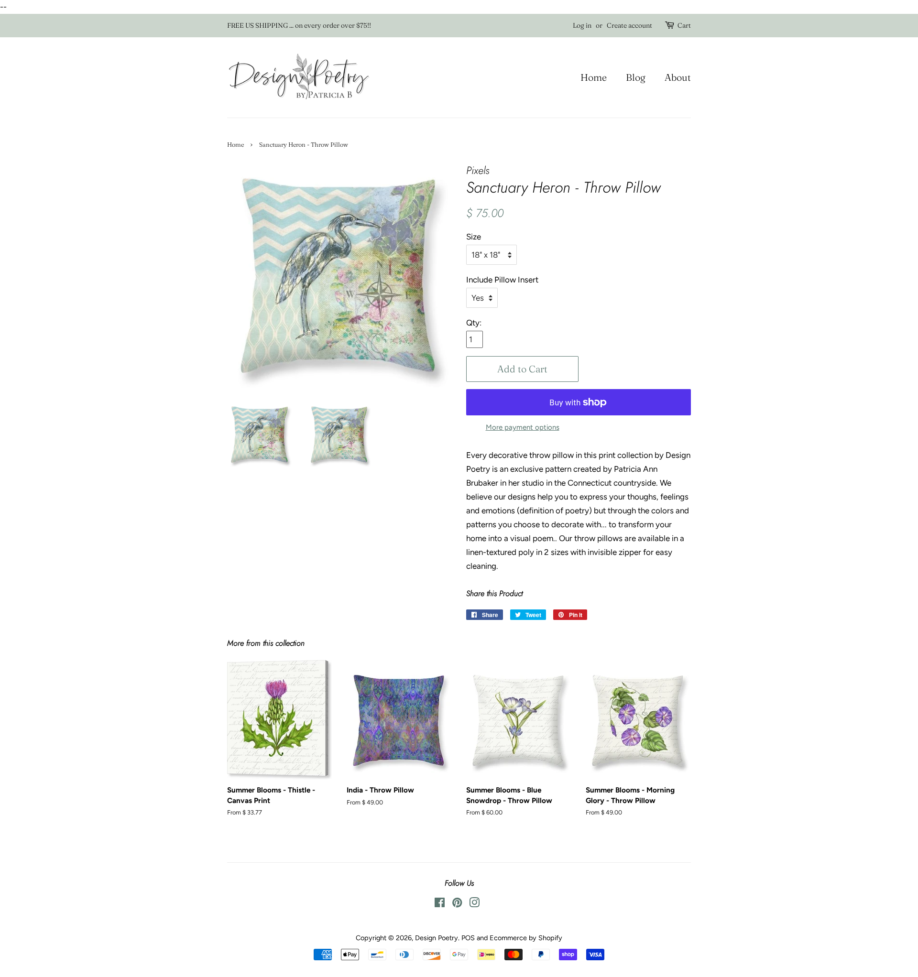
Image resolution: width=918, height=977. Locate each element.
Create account (629, 25)
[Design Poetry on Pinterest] (457, 904)
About (678, 77)
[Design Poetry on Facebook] (439, 904)
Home (593, 77)
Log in (582, 25)
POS (468, 938)
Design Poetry (436, 938)
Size (473, 236)
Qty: (473, 322)
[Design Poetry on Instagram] (474, 904)
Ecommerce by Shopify (526, 938)
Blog (635, 77)
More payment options (522, 427)
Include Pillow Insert (502, 279)
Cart (684, 25)
